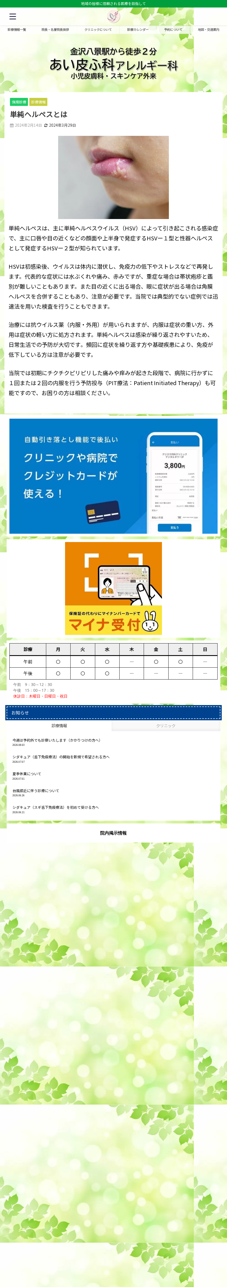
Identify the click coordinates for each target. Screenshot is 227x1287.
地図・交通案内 (208, 29)
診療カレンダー (138, 29)
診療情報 (38, 102)
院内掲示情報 (113, 833)
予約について (173, 29)
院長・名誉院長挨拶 (55, 29)
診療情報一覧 (17, 29)
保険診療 (19, 102)
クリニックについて (98, 29)
